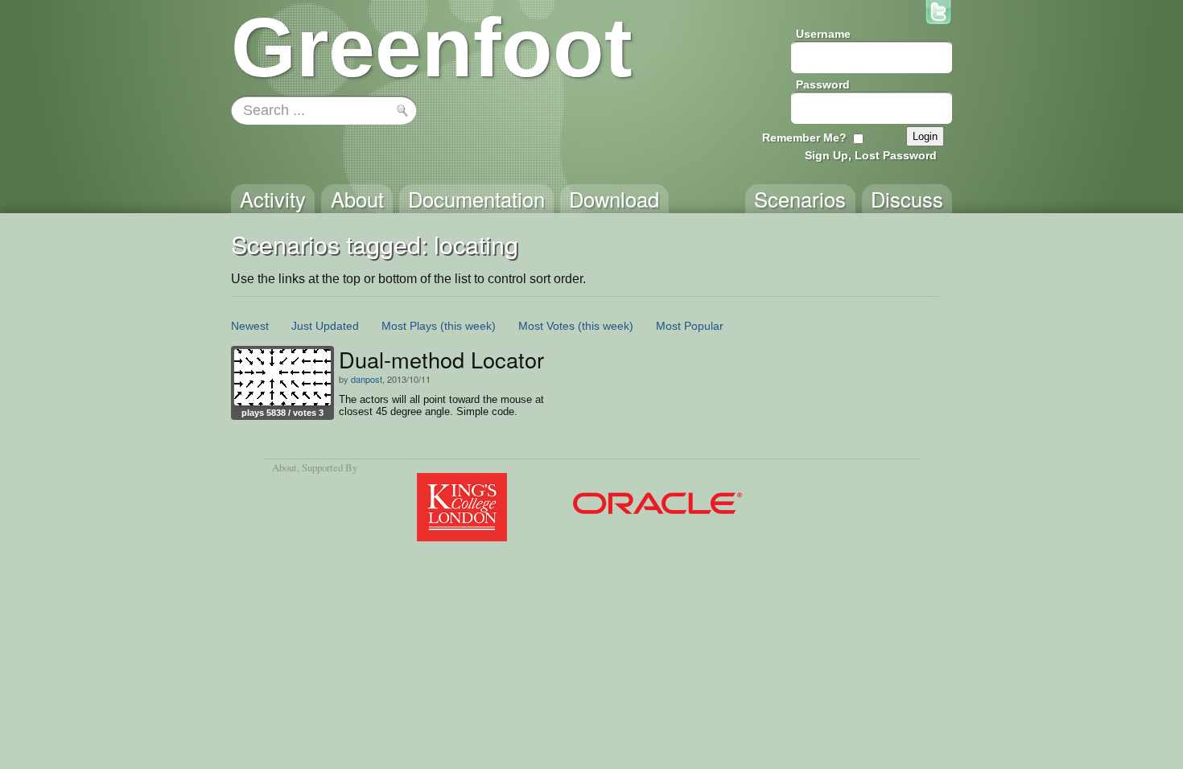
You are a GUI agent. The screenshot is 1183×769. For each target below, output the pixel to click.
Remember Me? (804, 137)
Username (823, 33)
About (284, 467)
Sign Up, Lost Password (871, 155)
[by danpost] (282, 377)
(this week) (468, 325)
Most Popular (689, 325)
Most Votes (546, 325)
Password (823, 84)
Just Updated (325, 325)
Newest (250, 325)
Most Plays (409, 325)
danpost (366, 378)
